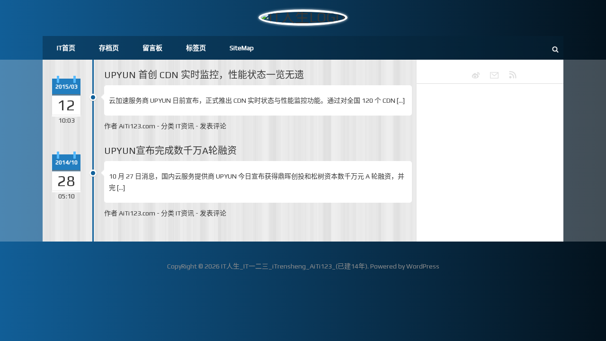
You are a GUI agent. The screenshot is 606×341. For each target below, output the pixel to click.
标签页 (196, 48)
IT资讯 (185, 126)
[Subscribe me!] (508, 75)
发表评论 (213, 126)
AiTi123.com (137, 126)
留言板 (152, 48)
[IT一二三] (471, 75)
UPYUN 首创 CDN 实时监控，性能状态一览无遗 (204, 74)
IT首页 (66, 48)
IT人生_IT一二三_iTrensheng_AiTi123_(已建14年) (294, 266)
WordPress (422, 266)
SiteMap (242, 48)
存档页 (109, 48)
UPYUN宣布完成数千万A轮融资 (170, 150)
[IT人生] (490, 75)
